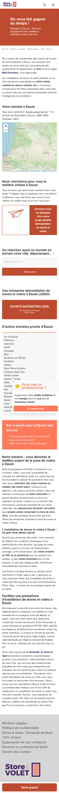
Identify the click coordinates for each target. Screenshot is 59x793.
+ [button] (6, 126)
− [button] (6, 130)
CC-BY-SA (52, 171)
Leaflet (18, 171)
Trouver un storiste (17, 49)
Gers (43, 49)
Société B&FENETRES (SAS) (29, 306)
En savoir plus (35, 408)
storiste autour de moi (36, 111)
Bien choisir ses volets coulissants (28, 443)
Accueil (5, 49)
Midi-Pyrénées (33, 49)
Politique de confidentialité (20, 727)
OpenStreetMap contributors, (39, 171)
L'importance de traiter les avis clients (29, 436)
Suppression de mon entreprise (24, 742)
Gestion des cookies (16, 751)
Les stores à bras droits (22, 439)
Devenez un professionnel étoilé (24, 746)
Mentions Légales (14, 723)
